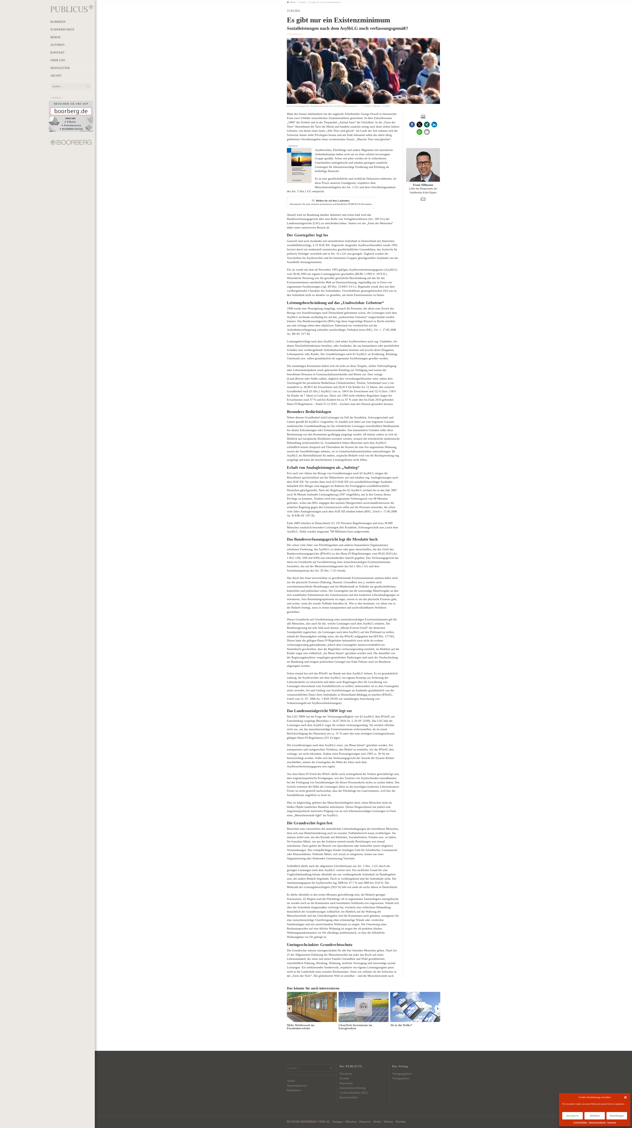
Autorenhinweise (297, 1085)
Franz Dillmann (423, 184)
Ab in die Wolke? (401, 1025)
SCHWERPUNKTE (62, 29)
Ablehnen (595, 1115)
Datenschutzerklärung (597, 1122)
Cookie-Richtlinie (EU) (354, 1092)
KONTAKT (57, 52)
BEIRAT (55, 37)
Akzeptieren (572, 1115)
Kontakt (344, 1078)
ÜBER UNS (57, 60)
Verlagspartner (400, 1078)
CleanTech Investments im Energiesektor (355, 1026)
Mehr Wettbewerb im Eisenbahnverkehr (300, 1026)
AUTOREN (57, 44)
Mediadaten (294, 1090)
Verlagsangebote (402, 1073)
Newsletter (346, 1073)
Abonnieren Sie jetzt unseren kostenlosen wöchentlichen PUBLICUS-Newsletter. (331, 202)
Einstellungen (617, 1115)
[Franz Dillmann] (423, 165)
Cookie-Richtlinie (580, 1122)
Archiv (291, 1080)
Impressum (611, 1122)
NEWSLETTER (60, 68)
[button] (625, 1097)
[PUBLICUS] (71, 8)
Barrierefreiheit (349, 1097)
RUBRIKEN (58, 21)
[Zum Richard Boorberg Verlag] (71, 142)
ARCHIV (56, 75)
